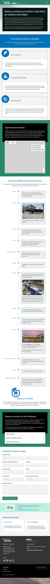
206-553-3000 (11, 551)
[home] (13, 2)
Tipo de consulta (5, 476)
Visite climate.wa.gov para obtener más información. (28, 509)
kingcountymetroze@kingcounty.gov (35, 550)
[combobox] (13, 479)
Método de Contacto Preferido (32, 476)
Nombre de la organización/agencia (10, 461)
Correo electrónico (8, 469)
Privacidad (4, 569)
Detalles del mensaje (8, 483)
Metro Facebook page (4, 560)
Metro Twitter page (7, 560)
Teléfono (27, 469)
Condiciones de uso (6, 571)
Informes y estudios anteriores (14, 438)
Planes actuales (10, 434)
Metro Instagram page (10, 560)
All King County (41, 567)
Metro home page (7, 540)
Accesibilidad (5, 567)
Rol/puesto (28, 461)
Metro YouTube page (13, 560)
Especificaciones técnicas (12, 442)
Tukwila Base (29, 344)
